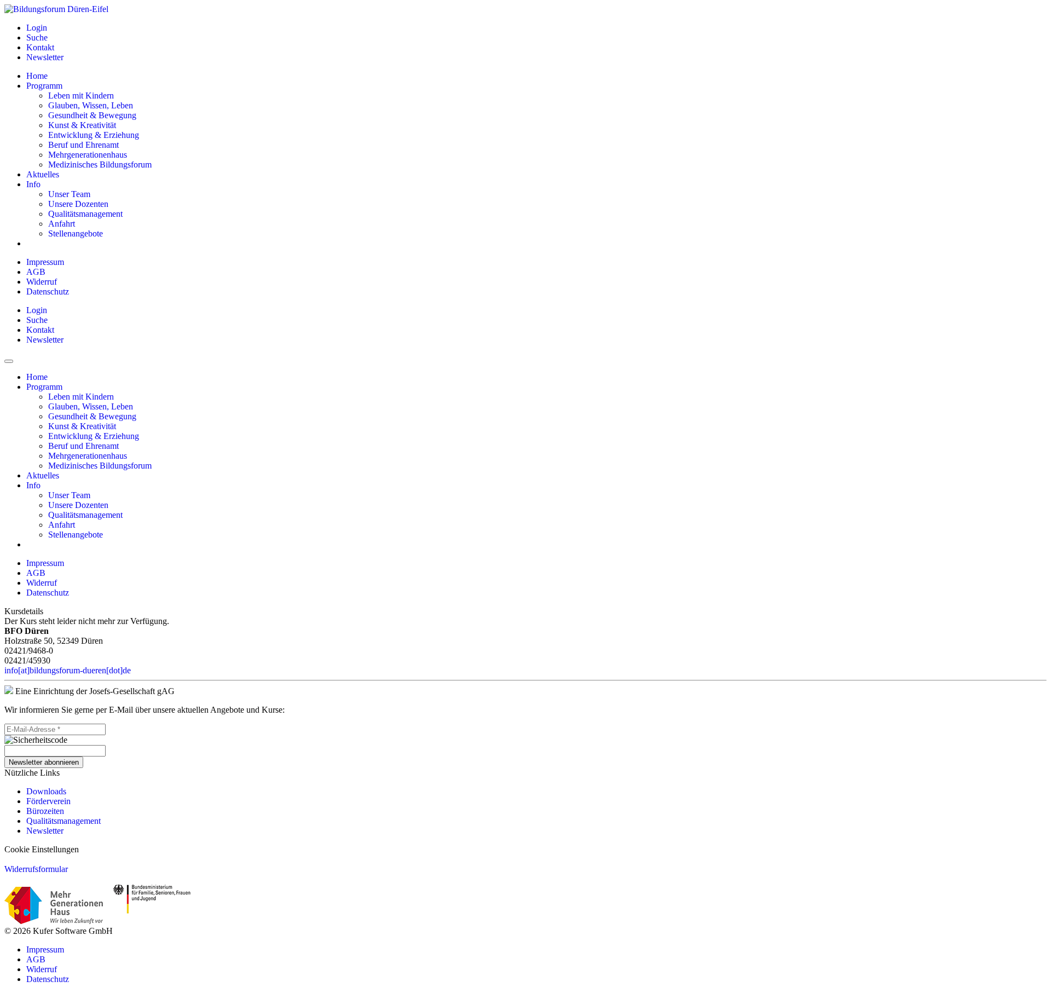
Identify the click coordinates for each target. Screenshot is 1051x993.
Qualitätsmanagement (63, 820)
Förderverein (48, 801)
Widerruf (41, 281)
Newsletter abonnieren (44, 762)
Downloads (46, 791)
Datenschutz (47, 291)
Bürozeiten (45, 811)
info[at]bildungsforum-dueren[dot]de (67, 670)
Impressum (45, 262)
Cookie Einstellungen (41, 849)
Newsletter (44, 830)
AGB (35, 271)
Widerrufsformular (36, 869)
